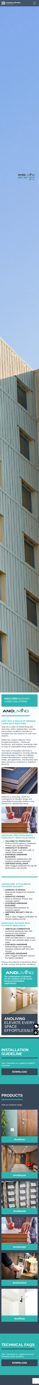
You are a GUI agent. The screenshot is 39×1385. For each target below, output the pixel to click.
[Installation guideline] (36, 1032)
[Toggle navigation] (34, 3)
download (19, 1071)
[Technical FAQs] (36, 1026)
